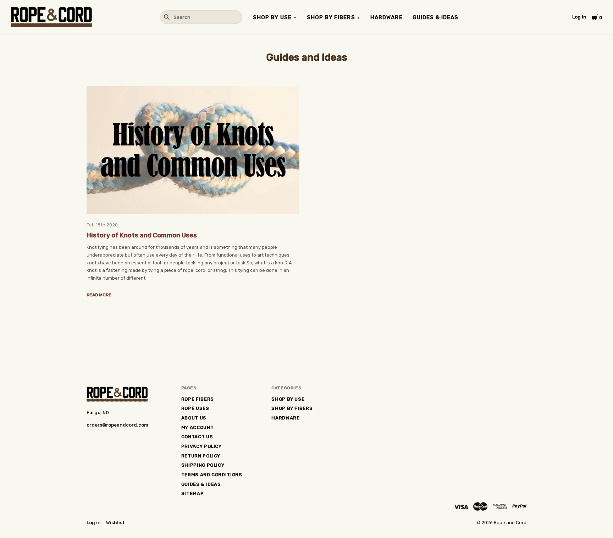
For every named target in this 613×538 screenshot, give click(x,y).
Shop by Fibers (292, 408)
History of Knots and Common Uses (142, 235)
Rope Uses (195, 408)
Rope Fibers (197, 399)
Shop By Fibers (331, 17)
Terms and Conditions (211, 474)
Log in (579, 17)
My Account (197, 427)
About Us (193, 418)
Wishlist (115, 522)
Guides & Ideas (436, 17)
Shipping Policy (203, 465)
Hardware (386, 17)
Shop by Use (287, 399)
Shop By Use (272, 17)
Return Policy (200, 456)
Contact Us (197, 436)
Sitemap (192, 493)
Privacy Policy (201, 446)
